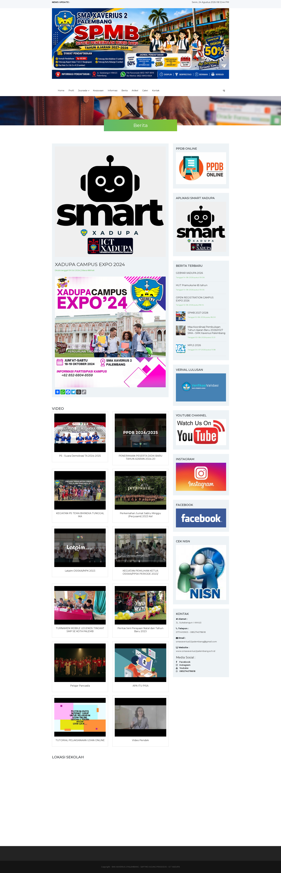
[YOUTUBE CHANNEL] (201, 432)
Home (61, 90)
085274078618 (187, 671)
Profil (71, 90)
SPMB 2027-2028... (61, 5)
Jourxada (82, 90)
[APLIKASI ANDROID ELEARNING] (201, 226)
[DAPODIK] (201, 387)
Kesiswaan (98, 90)
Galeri (145, 90)
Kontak (155, 90)
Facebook (184, 662)
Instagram (184, 665)
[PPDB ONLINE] (201, 168)
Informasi (112, 90)
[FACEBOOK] (201, 517)
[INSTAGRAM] (201, 476)
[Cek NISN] (201, 572)
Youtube (183, 668)
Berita (124, 90)
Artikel (135, 90)
